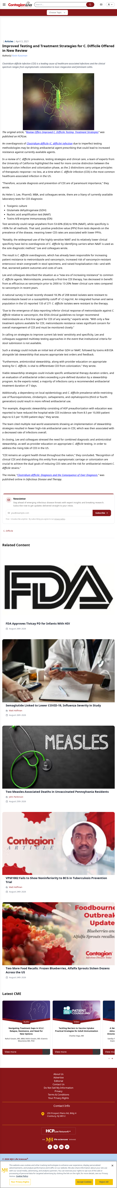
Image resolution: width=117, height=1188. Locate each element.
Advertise (59, 1077)
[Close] (112, 1165)
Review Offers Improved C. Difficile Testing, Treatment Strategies (62, 132)
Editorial (58, 1081)
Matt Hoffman (15, 710)
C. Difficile (8, 530)
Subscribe (100, 513)
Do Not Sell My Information (58, 1087)
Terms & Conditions (58, 1094)
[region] (58, 1174)
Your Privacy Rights (58, 1098)
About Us (58, 1074)
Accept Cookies (84, 1182)
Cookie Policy (22, 1176)
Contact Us (58, 1084)
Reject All (103, 1182)
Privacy (58, 1091)
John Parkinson (16, 796)
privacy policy (59, 519)
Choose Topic (55, 12)
